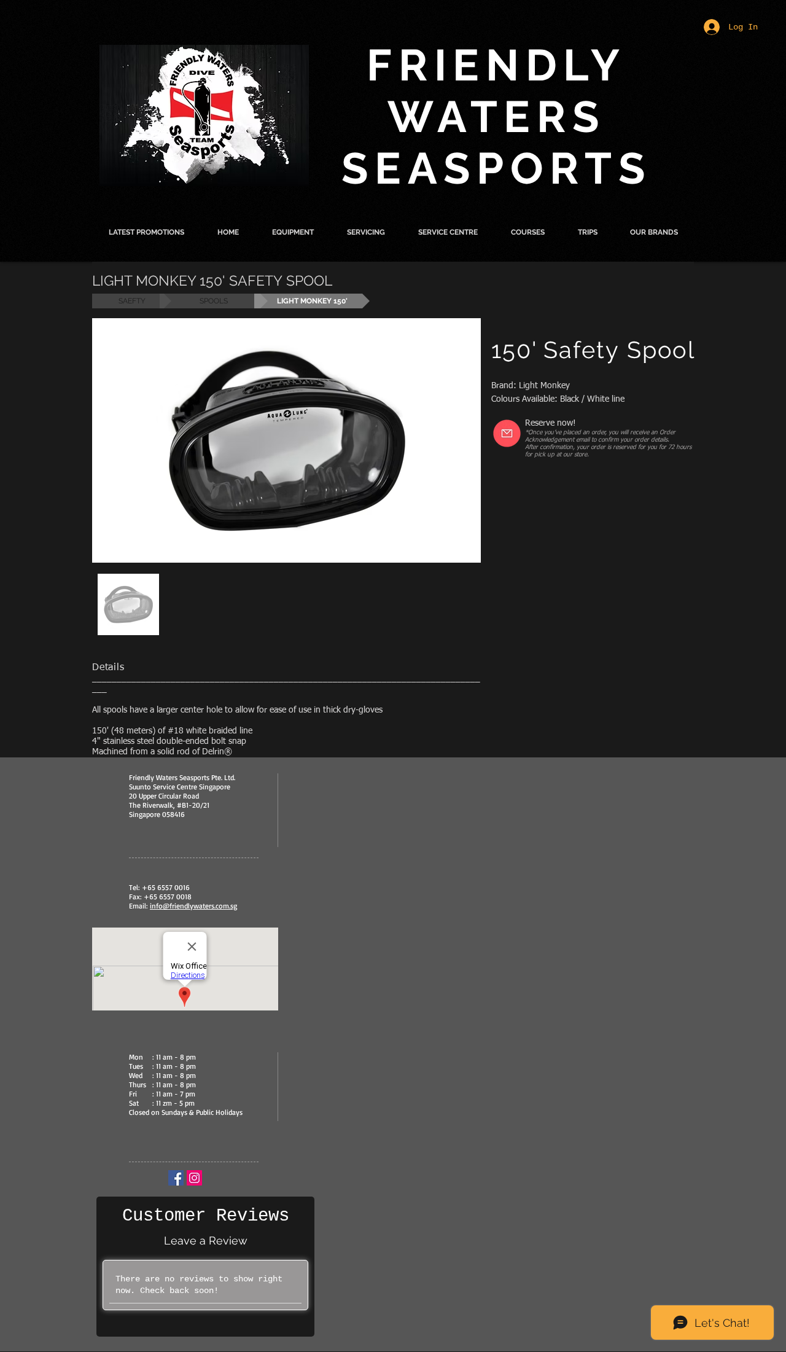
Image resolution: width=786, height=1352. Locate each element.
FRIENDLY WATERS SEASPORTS (496, 116)
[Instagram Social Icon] (194, 1178)
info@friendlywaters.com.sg (193, 905)
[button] (292, 232)
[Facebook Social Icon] (176, 1178)
